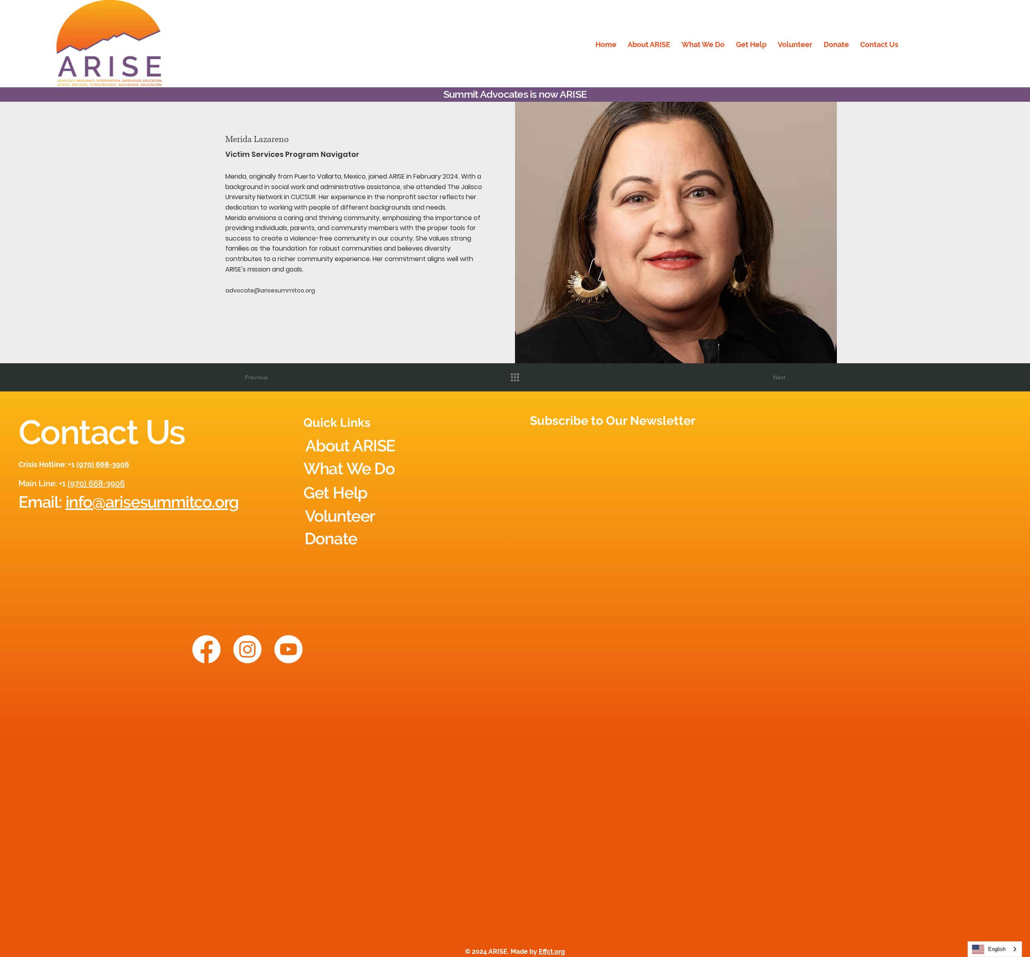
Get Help (335, 492)
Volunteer (340, 515)
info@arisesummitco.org (152, 501)
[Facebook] (206, 649)
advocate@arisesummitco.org (270, 290)
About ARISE (350, 445)
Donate (331, 538)
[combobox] (995, 949)
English (996, 949)
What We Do (349, 468)
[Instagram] (247, 649)
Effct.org (552, 951)
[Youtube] (288, 649)
